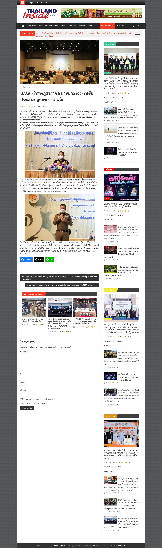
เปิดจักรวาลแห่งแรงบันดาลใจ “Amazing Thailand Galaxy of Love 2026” (127, 152)
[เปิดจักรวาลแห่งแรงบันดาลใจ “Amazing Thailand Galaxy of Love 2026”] (110, 150)
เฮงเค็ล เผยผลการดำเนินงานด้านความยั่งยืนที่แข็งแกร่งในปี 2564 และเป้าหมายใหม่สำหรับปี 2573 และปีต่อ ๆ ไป (61, 285)
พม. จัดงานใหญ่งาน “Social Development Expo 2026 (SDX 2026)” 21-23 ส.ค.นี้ (128, 377)
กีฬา (90, 26)
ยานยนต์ (82, 26)
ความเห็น (24, 351)
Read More (108, 102)
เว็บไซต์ (23, 390)
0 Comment (43, 106)
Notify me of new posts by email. (34, 403)
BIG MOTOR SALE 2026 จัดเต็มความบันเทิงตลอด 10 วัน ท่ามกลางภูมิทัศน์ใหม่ (121, 205)
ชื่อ (22, 373)
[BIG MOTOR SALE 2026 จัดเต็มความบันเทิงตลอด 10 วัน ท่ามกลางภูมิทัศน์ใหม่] (121, 187)
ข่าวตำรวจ (24, 80)
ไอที (40, 26)
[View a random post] (139, 25)
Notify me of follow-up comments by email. (38, 399)
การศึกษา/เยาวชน (51, 26)
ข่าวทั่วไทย (120, 26)
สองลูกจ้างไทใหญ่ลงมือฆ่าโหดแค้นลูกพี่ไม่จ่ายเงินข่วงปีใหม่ (32, 320)
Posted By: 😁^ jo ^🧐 (28, 106)
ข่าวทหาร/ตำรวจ (107, 26)
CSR (96, 26)
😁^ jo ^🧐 (39, 325)
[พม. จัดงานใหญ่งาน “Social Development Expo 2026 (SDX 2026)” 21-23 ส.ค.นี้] (110, 375)
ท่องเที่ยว (73, 26)
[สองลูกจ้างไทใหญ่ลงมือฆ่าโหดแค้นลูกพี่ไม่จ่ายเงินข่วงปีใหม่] (34, 307)
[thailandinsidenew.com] (23, 26)
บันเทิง (64, 26)
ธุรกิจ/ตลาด (32, 26)
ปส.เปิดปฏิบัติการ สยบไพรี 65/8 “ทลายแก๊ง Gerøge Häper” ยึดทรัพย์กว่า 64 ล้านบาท (84, 321)
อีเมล (22, 382)
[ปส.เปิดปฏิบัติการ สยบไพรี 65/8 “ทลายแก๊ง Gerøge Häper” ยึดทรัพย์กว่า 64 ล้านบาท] (85, 307)
